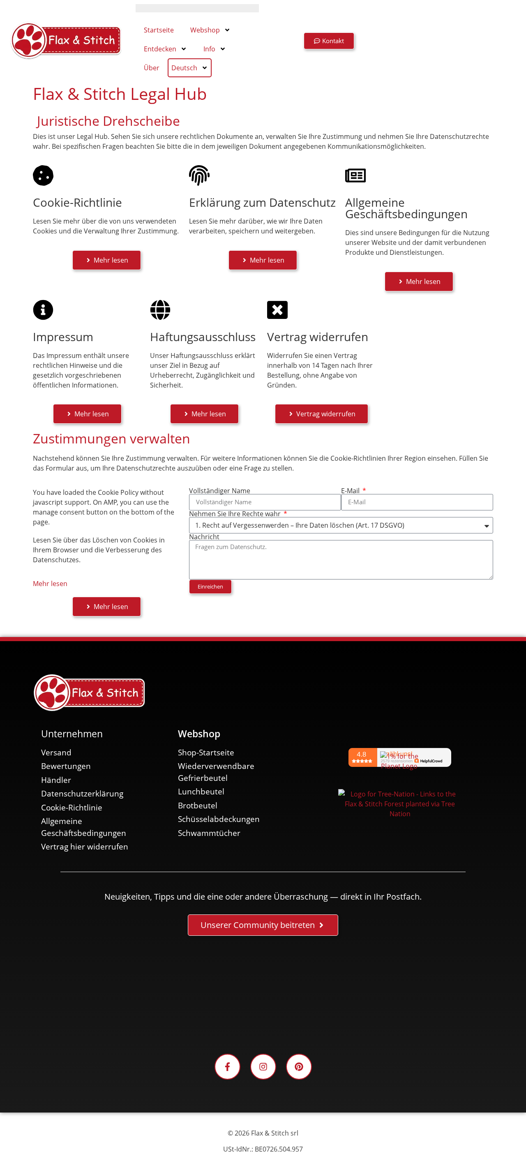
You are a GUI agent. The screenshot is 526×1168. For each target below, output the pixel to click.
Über (151, 67)
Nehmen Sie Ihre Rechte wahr (235, 513)
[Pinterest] (299, 1067)
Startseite (159, 30)
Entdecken (160, 48)
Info (209, 48)
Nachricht (204, 536)
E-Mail (351, 490)
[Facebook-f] (227, 1067)
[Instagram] (263, 1067)
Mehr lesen (50, 583)
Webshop (205, 30)
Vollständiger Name (219, 490)
